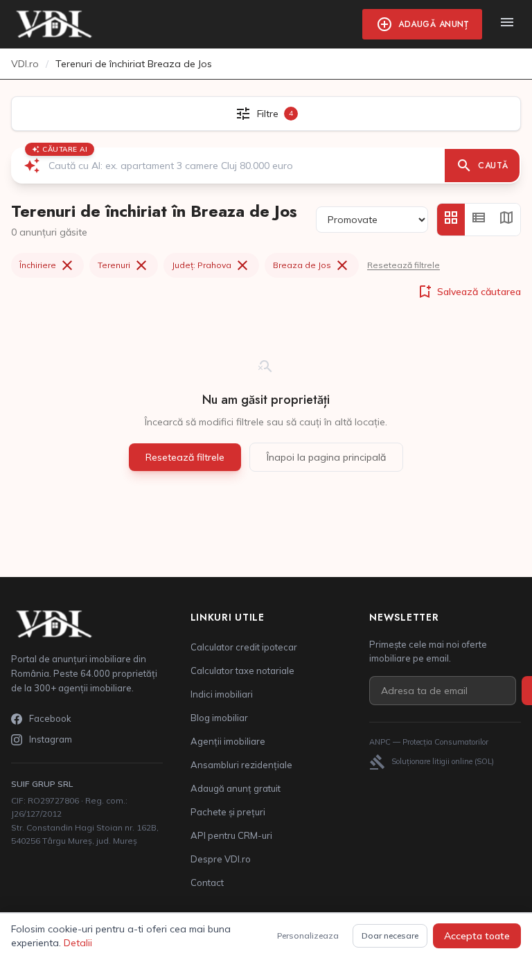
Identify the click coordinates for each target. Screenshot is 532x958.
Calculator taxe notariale (242, 670)
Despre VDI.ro (220, 858)
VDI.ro (25, 63)
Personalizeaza (308, 935)
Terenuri (124, 265)
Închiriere (47, 265)
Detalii (78, 943)
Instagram (50, 739)
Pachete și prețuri (227, 811)
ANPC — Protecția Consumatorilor (428, 742)
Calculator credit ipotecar (243, 647)
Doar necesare (390, 935)
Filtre (264, 113)
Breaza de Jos (312, 265)
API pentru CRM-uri (231, 835)
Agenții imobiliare (227, 741)
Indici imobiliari (221, 694)
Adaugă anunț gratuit (235, 788)
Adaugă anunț (422, 24)
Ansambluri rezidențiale (241, 764)
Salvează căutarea (468, 291)
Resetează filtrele (403, 265)
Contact (207, 882)
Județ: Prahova (211, 265)
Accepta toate (477, 936)
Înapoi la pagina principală (326, 457)
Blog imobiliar (219, 717)
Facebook (50, 718)
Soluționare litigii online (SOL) (431, 762)
